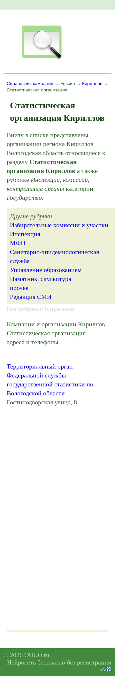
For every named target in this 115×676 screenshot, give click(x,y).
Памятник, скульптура (40, 278)
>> (102, 669)
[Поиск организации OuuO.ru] (41, 59)
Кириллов (92, 83)
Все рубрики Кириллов (40, 308)
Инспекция (25, 233)
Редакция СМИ (30, 296)
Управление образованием (46, 269)
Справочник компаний (30, 83)
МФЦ (17, 242)
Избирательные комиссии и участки (59, 225)
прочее (19, 287)
